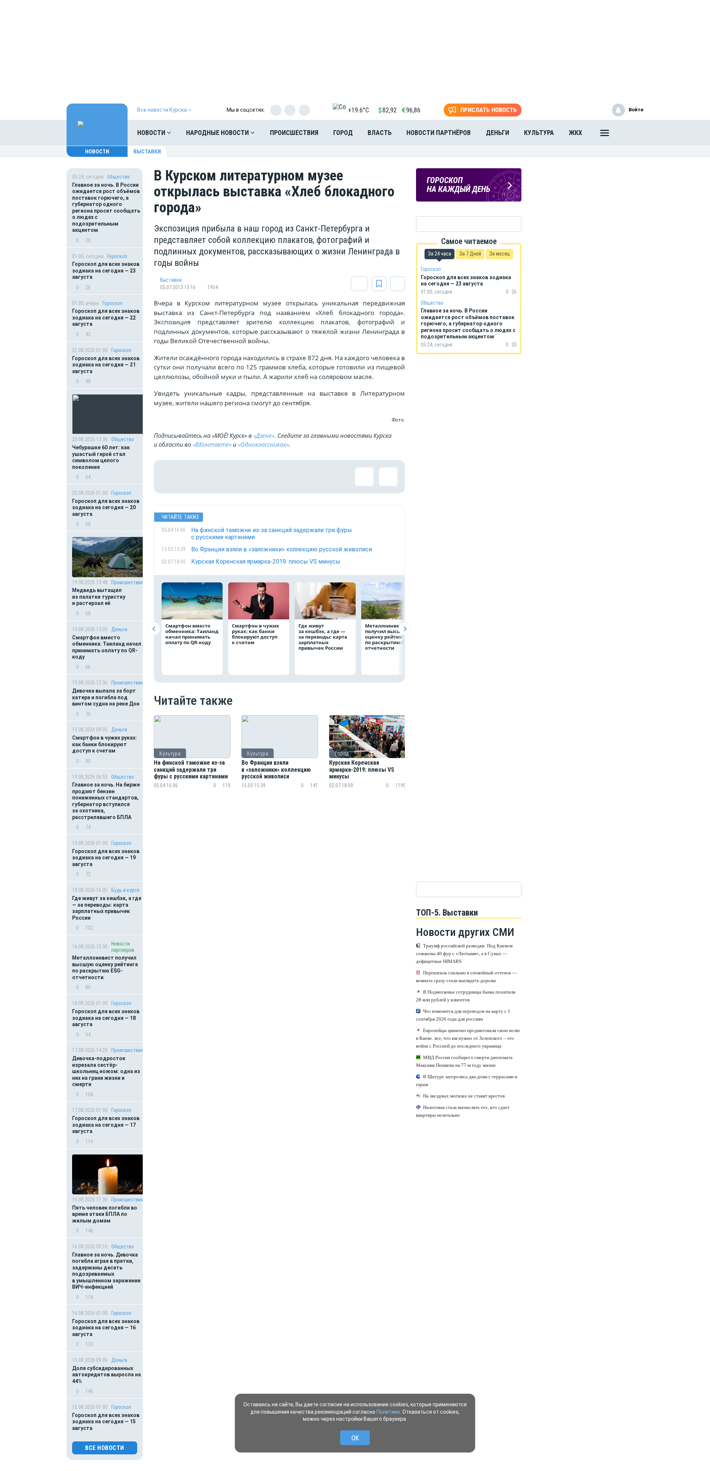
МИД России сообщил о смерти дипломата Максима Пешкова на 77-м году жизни (464, 1061)
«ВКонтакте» (212, 444)
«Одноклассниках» (263, 444)
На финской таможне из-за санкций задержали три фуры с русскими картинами (191, 770)
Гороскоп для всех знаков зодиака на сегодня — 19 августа (105, 857)
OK (355, 1438)
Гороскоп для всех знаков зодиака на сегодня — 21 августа (105, 364)
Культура (539, 132)
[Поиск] (630, 133)
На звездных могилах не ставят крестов (464, 1096)
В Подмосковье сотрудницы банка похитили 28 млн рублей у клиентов (465, 996)
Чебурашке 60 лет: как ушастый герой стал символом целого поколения (101, 457)
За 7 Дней (470, 254)
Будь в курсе (125, 890)
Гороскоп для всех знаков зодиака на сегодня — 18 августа (105, 1017)
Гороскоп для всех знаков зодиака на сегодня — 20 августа (105, 507)
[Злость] (290, 476)
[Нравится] (170, 476)
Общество (118, 177)
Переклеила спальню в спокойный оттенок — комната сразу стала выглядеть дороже (466, 977)
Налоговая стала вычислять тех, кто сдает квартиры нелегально (463, 1111)
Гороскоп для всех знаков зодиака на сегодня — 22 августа (105, 317)
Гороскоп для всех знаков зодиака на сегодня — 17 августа (105, 1124)
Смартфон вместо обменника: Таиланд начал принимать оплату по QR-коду (106, 647)
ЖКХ (575, 132)
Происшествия (294, 132)
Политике (388, 1412)
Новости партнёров (438, 132)
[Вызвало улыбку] (194, 476)
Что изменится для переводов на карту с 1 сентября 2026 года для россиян (463, 1015)
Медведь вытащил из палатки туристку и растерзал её (98, 596)
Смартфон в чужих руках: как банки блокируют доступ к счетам (104, 744)
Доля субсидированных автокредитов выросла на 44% (106, 1374)
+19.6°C (358, 110)
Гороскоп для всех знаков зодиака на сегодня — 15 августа (105, 1421)
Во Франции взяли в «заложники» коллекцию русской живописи (276, 770)
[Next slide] (404, 628)
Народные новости (218, 132)
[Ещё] (605, 135)
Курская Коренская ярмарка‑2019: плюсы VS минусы (361, 770)
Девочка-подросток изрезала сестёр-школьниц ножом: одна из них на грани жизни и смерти (106, 1071)
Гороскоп (117, 256)
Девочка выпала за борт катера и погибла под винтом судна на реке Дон (105, 697)
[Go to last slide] (154, 628)
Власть (380, 132)
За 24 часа (439, 254)
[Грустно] (266, 476)
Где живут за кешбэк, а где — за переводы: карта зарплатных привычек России (106, 908)
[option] (192, 760)
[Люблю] (218, 476)
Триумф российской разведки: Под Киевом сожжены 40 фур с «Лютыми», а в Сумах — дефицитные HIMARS (464, 953)
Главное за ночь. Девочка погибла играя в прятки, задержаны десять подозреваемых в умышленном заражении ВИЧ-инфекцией (106, 1271)
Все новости (104, 1447)
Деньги (497, 132)
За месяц (499, 254)
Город (343, 132)
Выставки (147, 151)
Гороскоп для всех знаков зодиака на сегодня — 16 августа (105, 1327)
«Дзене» (263, 436)
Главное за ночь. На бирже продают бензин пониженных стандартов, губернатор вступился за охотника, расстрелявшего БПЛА (106, 801)
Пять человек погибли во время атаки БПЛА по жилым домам (104, 1214)
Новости (152, 132)
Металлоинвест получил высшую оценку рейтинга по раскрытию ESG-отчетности (105, 967)
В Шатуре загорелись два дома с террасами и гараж (466, 1081)
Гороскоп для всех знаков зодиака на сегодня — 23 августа (105, 270)
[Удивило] (242, 476)
